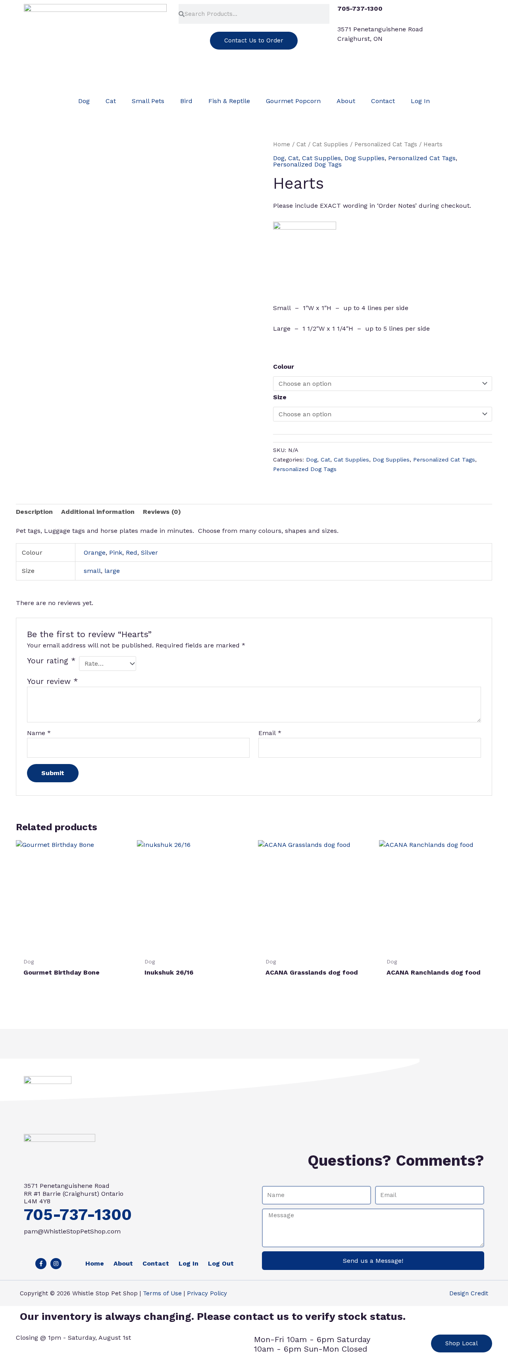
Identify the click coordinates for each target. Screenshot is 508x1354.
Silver (149, 552)
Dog (84, 101)
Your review (52, 681)
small (92, 571)
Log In (420, 101)
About (346, 101)
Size (280, 397)
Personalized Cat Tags (385, 144)
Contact (383, 101)
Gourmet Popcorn (293, 101)
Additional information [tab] (98, 511)
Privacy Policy (207, 1293)
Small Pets (148, 101)
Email (269, 733)
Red (131, 552)
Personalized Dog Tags (307, 164)
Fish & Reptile (229, 101)
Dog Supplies (364, 158)
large (112, 571)
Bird (186, 101)
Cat (111, 101)
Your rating (51, 660)
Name (39, 733)
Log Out (221, 1263)
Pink (115, 552)
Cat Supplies (330, 144)
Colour (283, 366)
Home (281, 144)
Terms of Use (162, 1293)
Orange (95, 552)
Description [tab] (34, 511)
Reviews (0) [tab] (162, 511)
